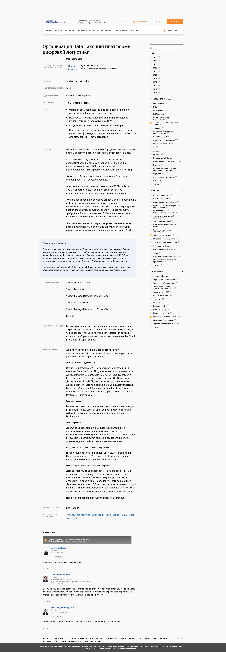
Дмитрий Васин (59, 548)
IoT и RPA (158, 154)
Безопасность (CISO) (162, 295)
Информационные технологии (166, 202)
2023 (156, 64)
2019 (156, 78)
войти (62, 541)
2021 (156, 71)
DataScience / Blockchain (163, 158)
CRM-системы (160, 111)
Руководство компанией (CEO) (166, 317)
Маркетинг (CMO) (161, 310)
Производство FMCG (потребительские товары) (165, 212)
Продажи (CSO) (160, 306)
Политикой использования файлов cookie (117, 648)
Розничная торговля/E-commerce (162, 231)
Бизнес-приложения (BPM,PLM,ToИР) (161, 118)
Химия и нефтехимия (162, 221)
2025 (156, 57)
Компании (82, 30)
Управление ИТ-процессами (165, 283)
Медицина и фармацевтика (165, 239)
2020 (156, 75)
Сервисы (158, 128)
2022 (156, 68)
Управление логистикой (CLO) (166, 324)
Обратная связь (142, 22)
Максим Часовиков (61, 574)
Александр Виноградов (63, 607)
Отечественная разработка (165, 140)
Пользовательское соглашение (153, 638)
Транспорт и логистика (163, 235)
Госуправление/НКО (162, 195)
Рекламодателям (93, 641)
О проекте (47, 638)
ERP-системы (160, 103)
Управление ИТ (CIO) (162, 292)
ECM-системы (160, 114)
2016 (156, 89)
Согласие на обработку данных (120, 638)
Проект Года (174, 30)
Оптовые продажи (161, 199)
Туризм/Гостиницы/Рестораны (166, 242)
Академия (106, 30)
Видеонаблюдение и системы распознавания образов (164, 169)
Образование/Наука (162, 246)
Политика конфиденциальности (87, 638)
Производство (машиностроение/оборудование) (166, 206)
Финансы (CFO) (160, 299)
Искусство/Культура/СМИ (164, 249)
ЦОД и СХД (158, 181)
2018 (156, 82)
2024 (156, 61)
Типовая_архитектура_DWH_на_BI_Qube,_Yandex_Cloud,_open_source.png (101, 516)
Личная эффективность (163, 276)
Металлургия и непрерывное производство (164, 261)
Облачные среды (161, 137)
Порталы (158, 165)
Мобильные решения (163, 144)
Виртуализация (160, 174)
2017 (156, 86)
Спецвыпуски (61, 638)
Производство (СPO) (162, 313)
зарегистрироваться (81, 541)
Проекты (58, 30)
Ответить (46, 569)
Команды (94, 30)
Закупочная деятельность (164, 320)
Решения (69, 30)
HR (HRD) (158, 302)
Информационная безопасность (167, 161)
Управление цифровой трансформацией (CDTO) (164, 287)
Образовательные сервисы (165, 177)
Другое (157, 184)
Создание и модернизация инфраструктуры (163, 132)
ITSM (156, 107)
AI (155, 147)
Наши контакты (50, 641)
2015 (156, 93)
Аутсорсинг (158, 151)
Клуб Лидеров (120, 30)
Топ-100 (134, 30)
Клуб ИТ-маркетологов (71, 641)
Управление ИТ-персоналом (165, 280)
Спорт (156, 253)
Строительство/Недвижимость (167, 256)
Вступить (175, 22)
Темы (48, 30)
